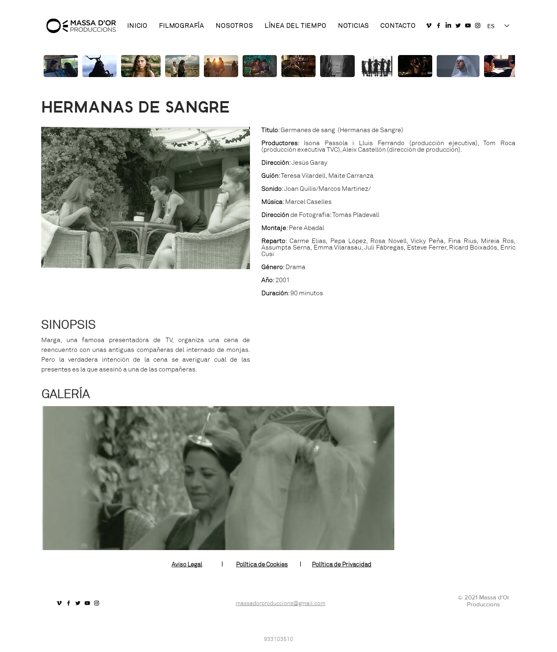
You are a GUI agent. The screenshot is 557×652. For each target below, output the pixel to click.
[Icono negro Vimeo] (428, 25)
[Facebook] (438, 25)
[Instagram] (477, 25)
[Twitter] (458, 25)
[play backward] (52, 66)
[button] (218, 478)
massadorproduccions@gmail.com (280, 603)
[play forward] (505, 66)
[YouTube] (467, 25)
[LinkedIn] (448, 25)
